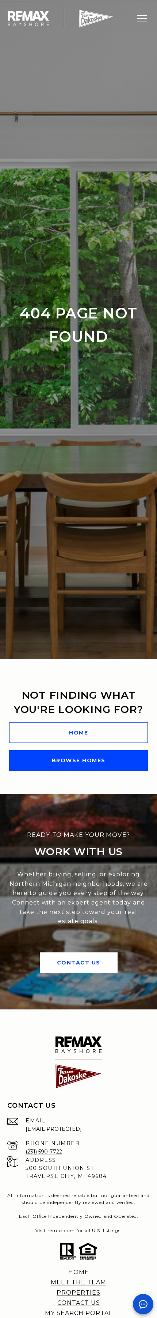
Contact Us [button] (78, 962)
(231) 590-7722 (44, 1151)
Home (78, 732)
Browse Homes (79, 760)
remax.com (61, 1230)
